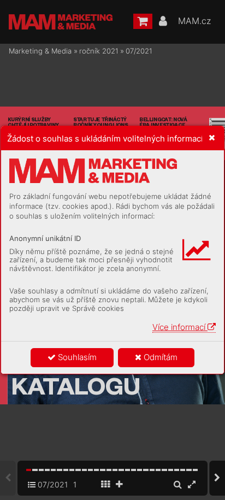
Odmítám (159, 357)
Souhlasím (76, 357)
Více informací (180, 327)
